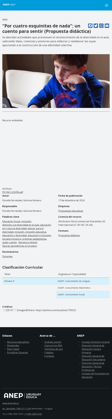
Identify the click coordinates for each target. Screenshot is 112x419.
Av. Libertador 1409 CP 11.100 (16, 408)
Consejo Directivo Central (96, 342)
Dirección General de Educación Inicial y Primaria (93, 349)
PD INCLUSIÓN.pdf (12, 192)
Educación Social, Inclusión (16, 221)
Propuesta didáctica (69, 235)
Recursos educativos (18, 342)
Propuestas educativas (70, 210)
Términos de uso (53, 349)
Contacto (49, 356)
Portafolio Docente (17, 352)
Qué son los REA (53, 345)
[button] (56, 81)
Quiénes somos (52, 342)
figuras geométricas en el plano (19, 246)
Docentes (7, 256)
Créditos (49, 352)
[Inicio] (11, 5)
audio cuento (9, 242)
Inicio (4, 19)
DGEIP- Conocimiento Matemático (74, 287)
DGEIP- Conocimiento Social (71, 294)
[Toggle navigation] (106, 5)
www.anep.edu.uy (10, 403)
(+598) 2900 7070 (33, 414)
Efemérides (13, 345)
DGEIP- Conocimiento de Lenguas (74, 281)
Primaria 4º (9, 281)
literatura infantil (27, 242)
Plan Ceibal (13, 349)
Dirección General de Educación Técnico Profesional (93, 366)
